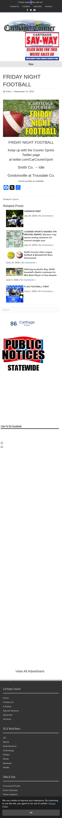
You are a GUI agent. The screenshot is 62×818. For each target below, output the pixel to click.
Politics (6, 754)
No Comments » (46, 216)
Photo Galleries (10, 794)
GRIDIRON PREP (32, 211)
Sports (15, 199)
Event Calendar (10, 790)
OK (31, 812)
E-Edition (26, 6)
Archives (48, 6)
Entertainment (9, 746)
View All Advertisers (29, 671)
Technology (8, 750)
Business (7, 763)
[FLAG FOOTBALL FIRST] (14, 293)
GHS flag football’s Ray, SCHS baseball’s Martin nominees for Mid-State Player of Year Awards (40, 272)
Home (6, 698)
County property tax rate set (30, 2)
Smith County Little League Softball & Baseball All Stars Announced (38, 255)
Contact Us (14, 6)
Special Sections (11, 710)
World (6, 759)
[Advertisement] (23, 397)
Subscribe (37, 6)
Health (6, 767)
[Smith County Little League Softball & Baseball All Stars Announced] (14, 255)
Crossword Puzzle (11, 786)
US (4, 737)
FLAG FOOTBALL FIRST (36, 286)
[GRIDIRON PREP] (14, 218)
